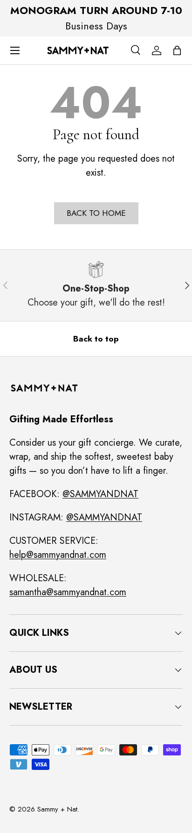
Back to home (96, 213)
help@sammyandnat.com (57, 555)
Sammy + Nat (57, 809)
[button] (177, 50)
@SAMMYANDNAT (100, 494)
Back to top (96, 339)
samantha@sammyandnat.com (67, 592)
